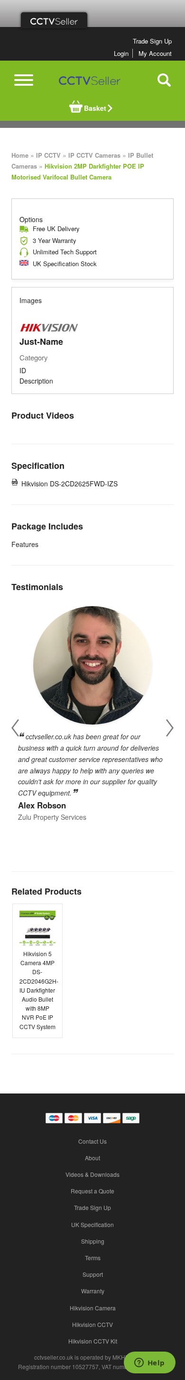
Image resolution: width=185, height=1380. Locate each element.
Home (19, 155)
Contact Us (92, 1141)
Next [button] (170, 728)
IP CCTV (48, 155)
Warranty (92, 1291)
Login (121, 53)
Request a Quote (92, 1191)
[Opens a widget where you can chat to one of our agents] (149, 1363)
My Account (155, 53)
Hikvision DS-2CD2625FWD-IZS (69, 483)
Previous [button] (15, 728)
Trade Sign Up (152, 40)
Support (93, 1274)
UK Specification (92, 1224)
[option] (92, 711)
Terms (93, 1258)
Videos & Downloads (92, 1174)
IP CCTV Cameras (94, 155)
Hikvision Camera (93, 1308)
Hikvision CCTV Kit (92, 1341)
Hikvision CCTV (92, 1324)
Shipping (92, 1241)
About (92, 1158)
